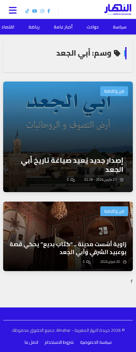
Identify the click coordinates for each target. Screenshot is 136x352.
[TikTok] (27, 11)
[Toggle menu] (14, 9)
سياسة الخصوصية (96, 342)
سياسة (120, 27)
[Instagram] (42, 11)
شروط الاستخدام (59, 342)
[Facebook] (48, 11)
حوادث (93, 27)
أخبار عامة (63, 27)
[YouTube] (34, 11)
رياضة (34, 27)
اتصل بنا (31, 342)
